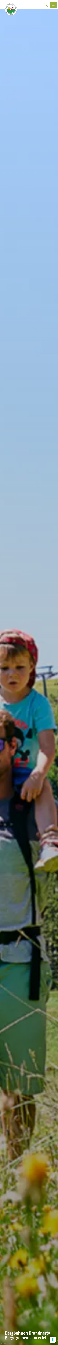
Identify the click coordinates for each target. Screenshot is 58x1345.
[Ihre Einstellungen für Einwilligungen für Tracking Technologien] (53, 1340)
